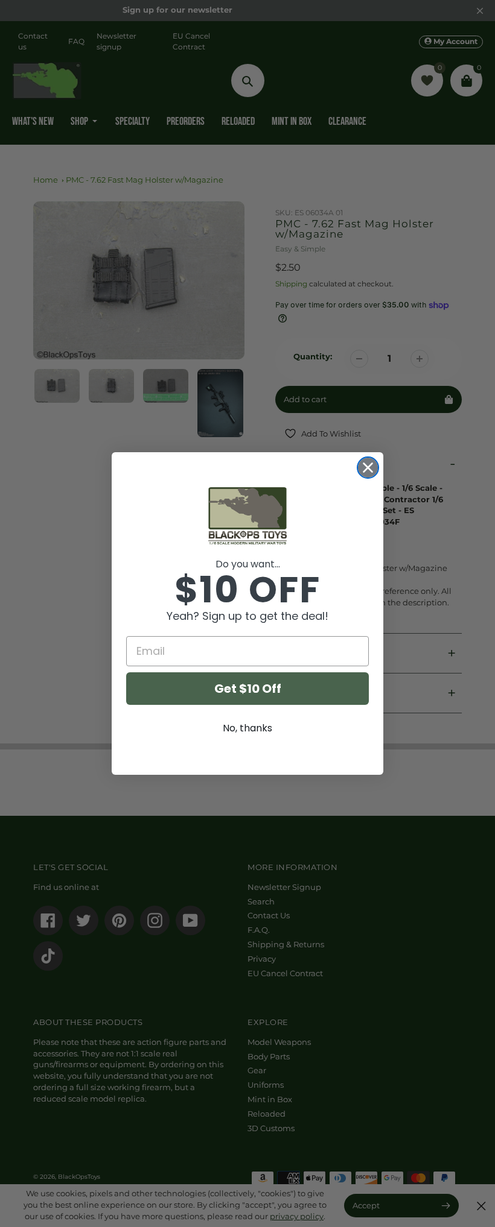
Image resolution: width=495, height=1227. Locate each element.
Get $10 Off (247, 688)
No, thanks (247, 728)
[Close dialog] (367, 467)
